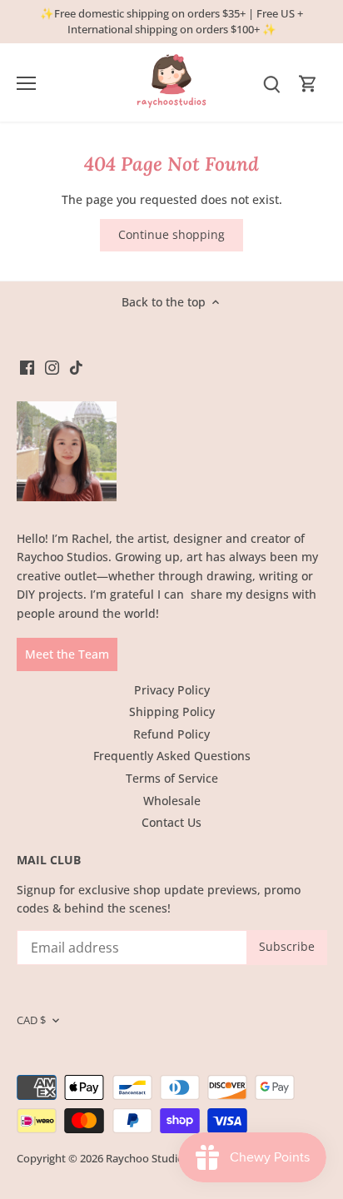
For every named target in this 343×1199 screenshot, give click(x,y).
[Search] (271, 83)
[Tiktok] (76, 367)
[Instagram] (52, 367)
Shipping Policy (172, 711)
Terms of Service (172, 778)
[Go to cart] (308, 83)
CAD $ (31, 1020)
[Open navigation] (26, 83)
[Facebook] (27, 367)
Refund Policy (171, 734)
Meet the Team (67, 654)
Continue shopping (171, 234)
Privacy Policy (172, 690)
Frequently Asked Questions (172, 756)
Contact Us (171, 822)
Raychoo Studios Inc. (157, 1159)
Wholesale (172, 800)
